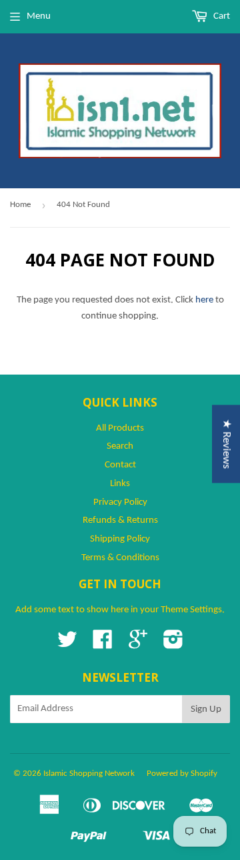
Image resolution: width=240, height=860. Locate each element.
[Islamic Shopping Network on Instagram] (173, 645)
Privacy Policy (120, 502)
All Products (120, 428)
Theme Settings (191, 610)
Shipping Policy (120, 539)
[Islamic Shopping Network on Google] (138, 645)
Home (20, 204)
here (204, 300)
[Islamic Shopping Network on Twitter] (67, 645)
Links (120, 484)
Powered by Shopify (182, 773)
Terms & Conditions (120, 558)
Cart (220, 16)
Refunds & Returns (120, 520)
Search (120, 446)
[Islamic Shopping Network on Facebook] (103, 645)
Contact (120, 465)
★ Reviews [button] (226, 444)
